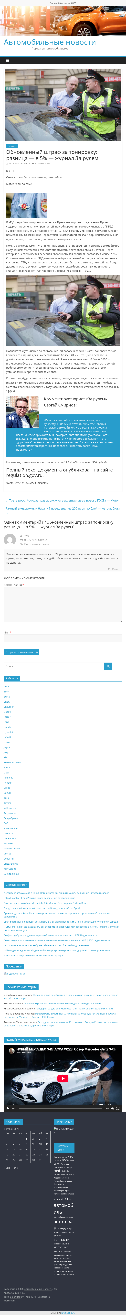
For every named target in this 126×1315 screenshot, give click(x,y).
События (9, 858)
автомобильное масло (63, 1217)
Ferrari (7, 716)
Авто (56, 1194)
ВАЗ (6, 823)
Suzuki (7, 792)
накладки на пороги (63, 1255)
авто (66, 1198)
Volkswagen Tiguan (62, 1190)
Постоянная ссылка (36, 544)
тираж (70, 1271)
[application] (63, 1078)
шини (63, 1274)
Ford (6, 721)
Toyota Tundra (60, 1181)
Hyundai (8, 732)
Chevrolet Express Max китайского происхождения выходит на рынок (63, 1003)
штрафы (70, 1274)
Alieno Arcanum (60, 1157)
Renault (8, 782)
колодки (57, 1244)
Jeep (6, 752)
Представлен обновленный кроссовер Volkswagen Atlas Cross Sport (42, 908)
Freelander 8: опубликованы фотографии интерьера (33, 955)
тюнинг (57, 1274)
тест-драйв (10, 868)
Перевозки (10, 838)
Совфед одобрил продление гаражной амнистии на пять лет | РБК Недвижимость (50, 935)
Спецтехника (11, 863)
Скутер (7, 853)
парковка (58, 1258)
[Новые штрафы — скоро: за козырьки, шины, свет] (26, 194)
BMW (7, 691)
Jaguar (7, 747)
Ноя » (15, 1167)
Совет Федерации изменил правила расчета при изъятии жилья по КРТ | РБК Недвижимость (57, 940)
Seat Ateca (65, 1178)
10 (40, 1143)
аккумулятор (66, 1228)
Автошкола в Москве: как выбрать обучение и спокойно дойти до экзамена (46, 945)
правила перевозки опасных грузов (62, 1261)
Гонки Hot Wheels (66, 1194)
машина (65, 1244)
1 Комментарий (42, 163)
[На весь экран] (118, 1108)
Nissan (7, 767)
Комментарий (14, 585)
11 (47, 1143)
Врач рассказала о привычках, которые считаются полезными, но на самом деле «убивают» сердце (61, 921)
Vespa (69, 1181)
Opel (6, 772)
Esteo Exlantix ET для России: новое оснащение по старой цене (39, 898)
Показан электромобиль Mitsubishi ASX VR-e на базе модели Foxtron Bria (45, 903)
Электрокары (11, 873)
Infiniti (7, 737)
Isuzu (7, 742)
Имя (7, 632)
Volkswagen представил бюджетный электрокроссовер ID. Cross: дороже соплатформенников (57, 950)
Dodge (7, 711)
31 (40, 1159)
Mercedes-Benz (12, 762)
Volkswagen (10, 808)
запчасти (62, 1239)
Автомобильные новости (50, 42)
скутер (56, 1271)
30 (33, 1159)
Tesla (7, 797)
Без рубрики (11, 818)
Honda (7, 727)
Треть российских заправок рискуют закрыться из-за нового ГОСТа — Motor (62, 500)
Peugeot (8, 777)
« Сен (7, 1167)
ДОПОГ (57, 1199)
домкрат (57, 1235)
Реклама (8, 843)
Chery (7, 701)
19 (7, 1154)
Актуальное (10, 813)
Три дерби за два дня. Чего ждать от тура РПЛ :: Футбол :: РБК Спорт (74, 1008)
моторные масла (61, 1249)
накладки (67, 1251)
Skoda (7, 787)
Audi (6, 686)
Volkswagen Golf (61, 1187)
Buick (7, 696)
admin (27, 163)
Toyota (7, 802)
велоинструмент (61, 1232)
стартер (63, 1271)
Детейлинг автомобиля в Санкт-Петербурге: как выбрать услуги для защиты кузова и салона (56, 892)
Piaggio (57, 1178)
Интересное (11, 828)
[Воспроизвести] (8, 1108)
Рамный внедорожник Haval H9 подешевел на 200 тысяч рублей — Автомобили (62, 510)
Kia (5, 757)
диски (71, 1232)
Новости (12, 146)
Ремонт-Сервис (12, 848)
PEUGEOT (70, 1174)
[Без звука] (112, 1108)
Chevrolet (9, 706)
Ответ (116, 569)
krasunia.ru (68, 1313)
